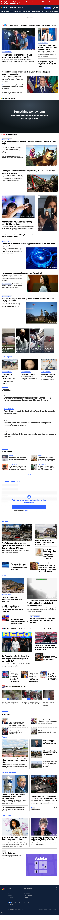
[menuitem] (20, 7)
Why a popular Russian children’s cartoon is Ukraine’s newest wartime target (29, 142)
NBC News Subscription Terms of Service (33, 890)
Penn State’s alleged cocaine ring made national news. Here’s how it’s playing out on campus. (28, 299)
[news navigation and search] (57, 7)
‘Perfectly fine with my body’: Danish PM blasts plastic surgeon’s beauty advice (27, 423)
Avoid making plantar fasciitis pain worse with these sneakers (18, 458)
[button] (42, 84)
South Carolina (46, 25)
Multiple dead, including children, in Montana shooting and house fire (45, 542)
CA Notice (10, 904)
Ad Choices (10, 897)
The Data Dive (23, 25)
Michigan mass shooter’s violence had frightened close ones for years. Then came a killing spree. (47, 568)
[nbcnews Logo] (3, 889)
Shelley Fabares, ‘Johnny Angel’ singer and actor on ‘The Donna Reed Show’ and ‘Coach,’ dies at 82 (44, 839)
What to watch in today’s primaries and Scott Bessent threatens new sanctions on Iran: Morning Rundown (27, 399)
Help (9, 893)
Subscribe (26, 897)
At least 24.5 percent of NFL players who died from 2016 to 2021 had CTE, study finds (14, 677)
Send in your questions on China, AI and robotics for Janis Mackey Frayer (18, 236)
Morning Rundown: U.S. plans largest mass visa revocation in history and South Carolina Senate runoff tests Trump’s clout (28, 2)
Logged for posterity (48, 374)
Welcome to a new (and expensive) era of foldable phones (17, 222)
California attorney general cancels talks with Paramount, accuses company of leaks (14, 796)
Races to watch (14, 25)
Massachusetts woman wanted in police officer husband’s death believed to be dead (19, 567)
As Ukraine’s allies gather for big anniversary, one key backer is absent (12, 156)
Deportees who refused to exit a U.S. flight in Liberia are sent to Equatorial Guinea (14, 760)
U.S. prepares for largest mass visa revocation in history (12, 93)
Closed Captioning (28, 895)
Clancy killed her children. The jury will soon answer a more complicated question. (12, 285)
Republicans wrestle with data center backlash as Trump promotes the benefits (43, 620)
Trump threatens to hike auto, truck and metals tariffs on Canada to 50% (13, 86)
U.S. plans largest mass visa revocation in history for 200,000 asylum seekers (17, 732)
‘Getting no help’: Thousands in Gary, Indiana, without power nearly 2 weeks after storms (28, 171)
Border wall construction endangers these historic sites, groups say (12, 599)
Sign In (26, 510)
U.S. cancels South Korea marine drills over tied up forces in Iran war (30, 435)
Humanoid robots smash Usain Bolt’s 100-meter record (44, 808)
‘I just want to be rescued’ (7, 375)
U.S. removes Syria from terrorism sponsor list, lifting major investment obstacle (50, 764)
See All (29, 474)
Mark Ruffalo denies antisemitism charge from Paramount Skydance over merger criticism (13, 809)
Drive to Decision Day (34, 25)
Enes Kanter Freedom (40, 629)
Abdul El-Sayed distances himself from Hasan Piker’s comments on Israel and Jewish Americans (12, 608)
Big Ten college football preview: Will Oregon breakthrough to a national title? (16, 658)
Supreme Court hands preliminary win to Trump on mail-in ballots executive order (47, 64)
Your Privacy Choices (16, 902)
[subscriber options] (53, 7)
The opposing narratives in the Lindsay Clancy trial (22, 273)
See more (29, 445)
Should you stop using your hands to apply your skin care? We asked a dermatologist (46, 459)
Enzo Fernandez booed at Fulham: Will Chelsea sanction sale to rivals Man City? (33, 677)
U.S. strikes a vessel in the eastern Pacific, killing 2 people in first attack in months (42, 603)
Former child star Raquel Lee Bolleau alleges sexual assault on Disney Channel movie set (14, 839)
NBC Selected (27, 902)
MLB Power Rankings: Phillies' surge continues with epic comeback (52, 676)
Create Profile (29, 507)
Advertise (26, 900)
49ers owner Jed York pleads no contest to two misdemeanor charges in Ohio (46, 647)
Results (53, 25)
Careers (10, 895)
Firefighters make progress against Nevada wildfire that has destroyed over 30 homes (16, 545)
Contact (10, 890)
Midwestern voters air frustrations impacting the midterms (50, 703)
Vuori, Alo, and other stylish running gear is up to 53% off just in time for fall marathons (47, 467)
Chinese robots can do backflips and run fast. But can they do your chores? (44, 797)
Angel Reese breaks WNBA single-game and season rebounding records (50, 658)
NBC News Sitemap (28, 893)
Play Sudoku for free (9, 853)
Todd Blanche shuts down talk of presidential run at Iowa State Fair (31, 703)
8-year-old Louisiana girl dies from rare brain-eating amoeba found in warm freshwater (49, 553)
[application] (42, 84)
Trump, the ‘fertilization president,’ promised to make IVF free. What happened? (28, 244)
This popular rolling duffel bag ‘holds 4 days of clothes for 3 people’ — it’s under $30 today (17, 467)
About (9, 888)
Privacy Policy (11, 900)
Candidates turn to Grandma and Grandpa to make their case (19, 621)
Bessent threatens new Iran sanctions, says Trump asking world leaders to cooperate (26, 72)
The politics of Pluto (28, 374)
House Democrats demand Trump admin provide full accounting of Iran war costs (17, 723)
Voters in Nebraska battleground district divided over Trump (10, 703)
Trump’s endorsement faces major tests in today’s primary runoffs (17, 56)
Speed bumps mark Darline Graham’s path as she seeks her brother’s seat (47, 47)
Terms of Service (28, 888)
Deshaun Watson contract (26, 629)
